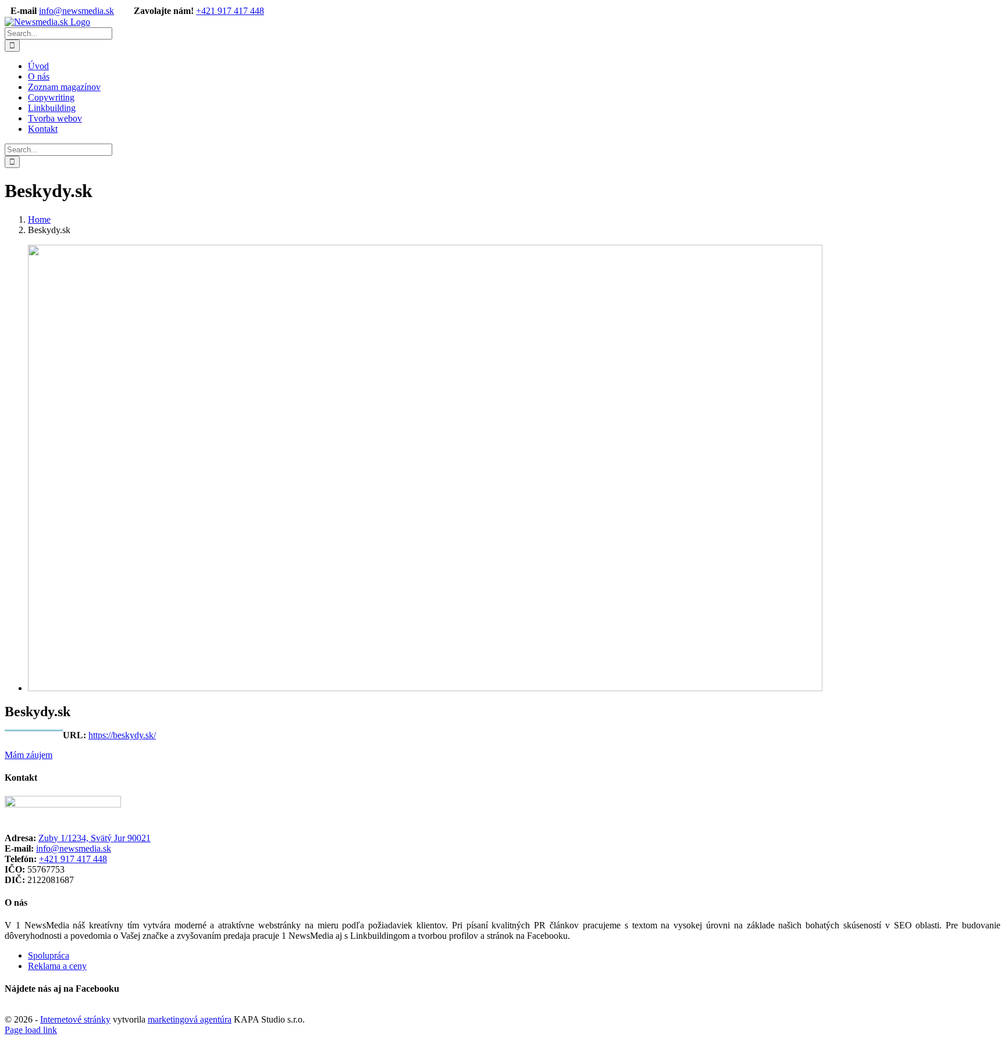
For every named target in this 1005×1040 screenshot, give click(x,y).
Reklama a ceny (57, 966)
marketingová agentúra (189, 1019)
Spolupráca (48, 955)
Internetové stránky (75, 1019)
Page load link (31, 1030)
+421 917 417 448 (230, 11)
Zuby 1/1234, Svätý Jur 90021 (94, 838)
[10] (425, 688)
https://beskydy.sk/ (122, 735)
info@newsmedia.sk (76, 11)
